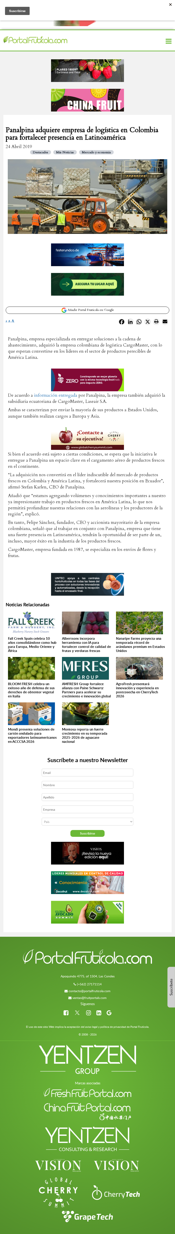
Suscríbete (171, 987)
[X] (147, 322)
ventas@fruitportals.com (89, 998)
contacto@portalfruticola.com (90, 991)
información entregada (55, 395)
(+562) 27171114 (89, 984)
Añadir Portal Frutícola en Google (90, 310)
